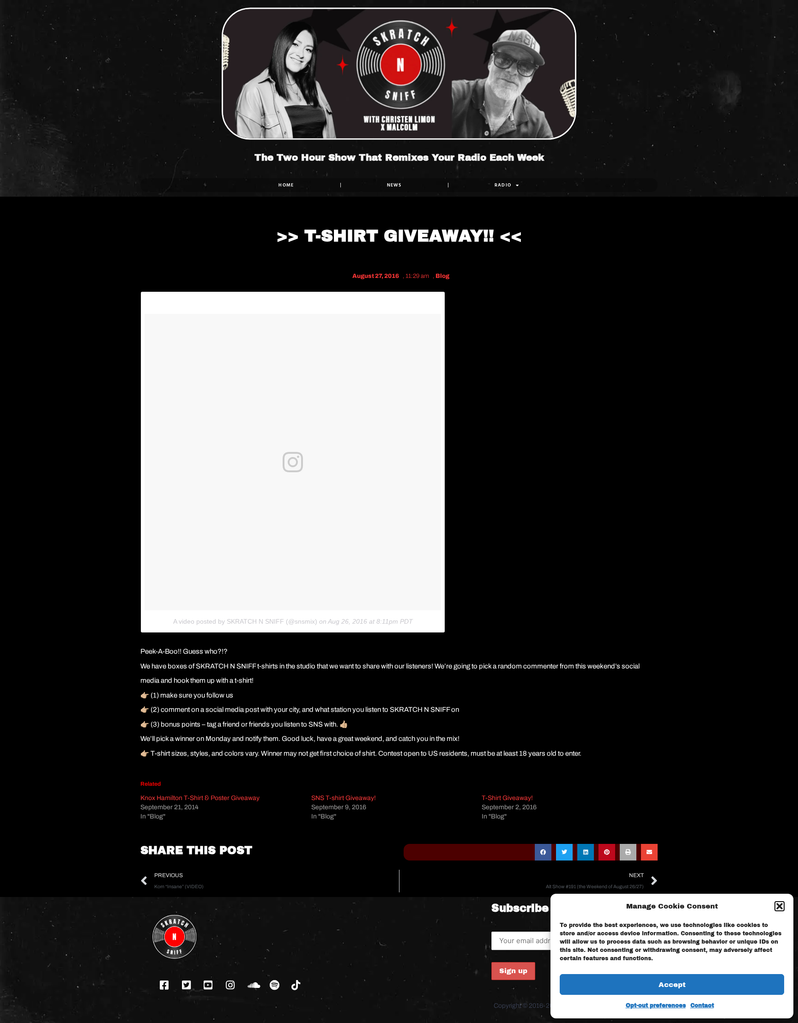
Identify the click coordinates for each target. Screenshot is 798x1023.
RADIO (503, 184)
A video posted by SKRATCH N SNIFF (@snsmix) (245, 621)
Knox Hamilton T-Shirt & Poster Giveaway (200, 797)
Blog (442, 276)
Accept (672, 984)
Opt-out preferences (656, 1005)
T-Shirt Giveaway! (507, 797)
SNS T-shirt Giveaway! (343, 797)
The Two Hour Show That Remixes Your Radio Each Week (399, 157)
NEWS (394, 184)
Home (286, 184)
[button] (779, 906)
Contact (702, 1005)
